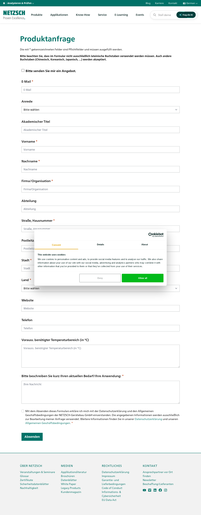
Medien (67, 465)
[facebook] (160, 490)
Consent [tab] (56, 245)
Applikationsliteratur (74, 472)
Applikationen (59, 14)
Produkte (36, 14)
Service (102, 14)
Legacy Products (70, 488)
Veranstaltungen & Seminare (37, 472)
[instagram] (165, 490)
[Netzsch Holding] (4, 3)
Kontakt (150, 465)
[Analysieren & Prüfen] (14, 14)
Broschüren (68, 476)
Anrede (27, 101)
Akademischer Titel (35, 121)
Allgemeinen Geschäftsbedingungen (47, 423)
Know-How (83, 14)
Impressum (108, 476)
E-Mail (26, 81)
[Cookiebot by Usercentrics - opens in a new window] (150, 235)
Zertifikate (26, 480)
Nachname (29, 161)
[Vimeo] (149, 490)
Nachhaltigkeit (29, 488)
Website (27, 300)
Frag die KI (188, 14)
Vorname (28, 141)
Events (140, 14)
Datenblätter (69, 480)
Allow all (142, 278)
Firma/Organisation (36, 181)
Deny (100, 278)
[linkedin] (155, 490)
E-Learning (121, 14)
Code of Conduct (112, 488)
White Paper (68, 484)
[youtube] (144, 490)
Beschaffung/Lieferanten (158, 484)
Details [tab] (100, 244)
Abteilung (28, 200)
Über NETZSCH (31, 465)
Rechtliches (112, 465)
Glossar (24, 476)
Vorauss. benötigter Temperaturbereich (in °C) (55, 339)
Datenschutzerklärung (148, 419)
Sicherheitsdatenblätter (34, 484)
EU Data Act (109, 500)
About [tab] (144, 244)
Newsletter (149, 480)
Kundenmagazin (71, 492)
